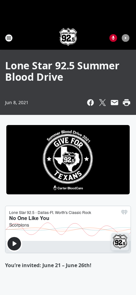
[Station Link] (68, 38)
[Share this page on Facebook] (90, 102)
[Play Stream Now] (125, 38)
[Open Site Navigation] (9, 38)
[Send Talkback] (113, 38)
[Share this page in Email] (114, 102)
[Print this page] (126, 102)
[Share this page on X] (102, 102)
